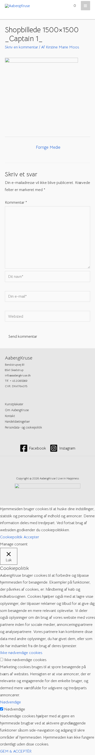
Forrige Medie (48, 147)
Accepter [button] (31, 537)
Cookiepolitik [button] (11, 537)
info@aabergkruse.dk (18, 375)
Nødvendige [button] (10, 702)
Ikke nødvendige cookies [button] (21, 652)
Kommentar (16, 202)
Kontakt (10, 416)
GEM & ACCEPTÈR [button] (16, 751)
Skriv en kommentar (21, 47)
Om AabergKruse (17, 410)
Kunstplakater (14, 404)
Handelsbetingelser (17, 422)
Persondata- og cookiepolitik (23, 427)
